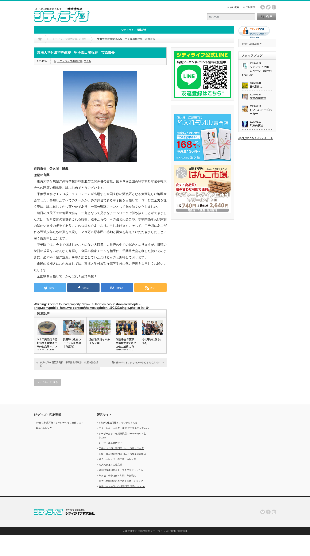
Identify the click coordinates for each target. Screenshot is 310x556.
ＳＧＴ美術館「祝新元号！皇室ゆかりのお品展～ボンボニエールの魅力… (47, 346)
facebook (274, 7)
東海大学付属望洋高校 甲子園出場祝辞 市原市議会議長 (69, 364)
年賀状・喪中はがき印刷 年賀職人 (117, 475)
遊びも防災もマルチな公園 (99, 341)
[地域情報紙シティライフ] (62, 20)
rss (262, 7)
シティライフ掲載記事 (134, 29)
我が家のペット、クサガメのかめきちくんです (136, 362)
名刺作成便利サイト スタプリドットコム (121, 470)
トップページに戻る (47, 382)
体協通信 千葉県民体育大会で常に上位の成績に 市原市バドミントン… (126, 346)
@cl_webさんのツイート (255, 138)
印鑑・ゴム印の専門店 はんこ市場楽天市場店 (122, 454)
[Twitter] (262, 512)
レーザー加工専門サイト (111, 443)
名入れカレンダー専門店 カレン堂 (117, 459)
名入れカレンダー (45, 428)
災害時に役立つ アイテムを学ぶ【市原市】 (72, 343)
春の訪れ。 (256, 86)
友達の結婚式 (258, 98)
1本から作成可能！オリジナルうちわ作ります (59, 422)
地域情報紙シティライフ (152, 530)
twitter (268, 7)
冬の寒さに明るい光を (152, 341)
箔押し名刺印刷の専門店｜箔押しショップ (121, 481)
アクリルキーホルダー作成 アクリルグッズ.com (124, 428)
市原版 (87, 61)
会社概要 (234, 7)
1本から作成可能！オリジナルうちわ (118, 422)
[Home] (40, 39)
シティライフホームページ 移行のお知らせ (257, 70)
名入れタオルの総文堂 (110, 464)
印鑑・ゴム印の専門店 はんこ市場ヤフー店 (121, 448)
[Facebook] (268, 512)
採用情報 (250, 7)
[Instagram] (274, 512)
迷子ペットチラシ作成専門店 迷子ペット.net (122, 486)
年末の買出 (256, 125)
